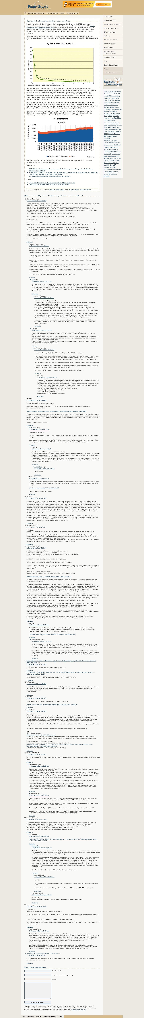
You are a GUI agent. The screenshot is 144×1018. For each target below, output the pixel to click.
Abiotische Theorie (110, 43)
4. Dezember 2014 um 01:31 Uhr (42, 281)
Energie (117, 107)
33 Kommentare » (85, 189)
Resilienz (114, 142)
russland (117, 145)
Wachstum (107, 169)
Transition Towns (108, 163)
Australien (106, 93)
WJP (33, 279)
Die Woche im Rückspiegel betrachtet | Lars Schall (42, 953)
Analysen (52, 189)
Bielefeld (106, 96)
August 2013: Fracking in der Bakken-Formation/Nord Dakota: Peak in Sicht (52, 183)
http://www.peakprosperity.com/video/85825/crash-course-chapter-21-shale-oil (49, 576)
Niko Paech (111, 131)
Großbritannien (115, 122)
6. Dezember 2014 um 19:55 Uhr (39, 931)
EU (109, 113)
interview (113, 125)
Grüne (105, 125)
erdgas (115, 109)
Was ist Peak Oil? (109, 20)
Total (107, 160)
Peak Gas (117, 134)
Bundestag (117, 96)
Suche (106, 69)
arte (108, 91)
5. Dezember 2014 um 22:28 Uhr (44, 877)
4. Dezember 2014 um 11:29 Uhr (36, 548)
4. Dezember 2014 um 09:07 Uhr (42, 330)
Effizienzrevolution (109, 32)
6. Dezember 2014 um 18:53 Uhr (42, 895)
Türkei (115, 163)
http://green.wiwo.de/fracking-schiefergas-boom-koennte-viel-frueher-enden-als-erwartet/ (52, 704)
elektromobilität (109, 107)
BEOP (115, 93)
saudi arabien (114, 147)
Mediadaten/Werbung (50, 1016)
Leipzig (106, 129)
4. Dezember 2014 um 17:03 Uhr (36, 698)
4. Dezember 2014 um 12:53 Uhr (36, 664)
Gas (105, 120)
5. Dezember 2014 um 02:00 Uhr (39, 795)
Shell (111, 151)
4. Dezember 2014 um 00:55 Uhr (39, 246)
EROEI (106, 113)
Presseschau (107, 142)
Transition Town (114, 160)
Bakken (112, 93)
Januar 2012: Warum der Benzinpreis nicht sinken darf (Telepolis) (49, 184)
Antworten (30, 242)
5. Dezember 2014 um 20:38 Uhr (42, 848)
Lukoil (105, 131)
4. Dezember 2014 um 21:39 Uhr (36, 754)
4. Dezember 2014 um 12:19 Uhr (39, 478)
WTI (115, 171)
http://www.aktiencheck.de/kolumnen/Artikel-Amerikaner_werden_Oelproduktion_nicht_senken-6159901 (56, 411)
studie (105, 156)
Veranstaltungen (72, 13)
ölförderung (114, 174)
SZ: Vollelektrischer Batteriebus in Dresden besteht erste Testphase (49, 176)
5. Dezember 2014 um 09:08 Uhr (44, 468)
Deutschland (108, 105)
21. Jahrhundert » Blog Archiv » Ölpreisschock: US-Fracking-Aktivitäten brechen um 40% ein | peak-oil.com (59, 672)
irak (117, 125)
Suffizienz (107, 36)
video (114, 167)
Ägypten (106, 174)
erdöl (120, 109)
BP (110, 96)
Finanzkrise (116, 116)
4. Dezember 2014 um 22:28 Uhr (39, 766)
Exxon (105, 116)
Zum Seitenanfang (28, 1016)
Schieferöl (106, 151)
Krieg (118, 127)
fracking (117, 118)
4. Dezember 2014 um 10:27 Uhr (39, 429)
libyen (119, 129)
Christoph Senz (108, 100)
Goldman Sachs (111, 120)
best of (62, 13)
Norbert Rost (33, 427)
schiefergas (115, 149)
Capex (113, 98)
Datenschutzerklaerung (79, 1010)
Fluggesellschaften (109, 118)
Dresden (115, 105)
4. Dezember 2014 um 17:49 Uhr (36, 711)
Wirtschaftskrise (108, 172)
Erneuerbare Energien (110, 111)
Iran (120, 125)
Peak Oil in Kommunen (111, 28)
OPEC (106, 134)
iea (109, 125)
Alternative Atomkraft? (111, 40)
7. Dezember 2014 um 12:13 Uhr (36, 955)
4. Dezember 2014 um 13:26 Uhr (36, 674)
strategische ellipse (114, 154)
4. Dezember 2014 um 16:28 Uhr (44, 350)
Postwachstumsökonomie (110, 140)
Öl (109, 174)
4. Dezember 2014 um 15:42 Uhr (39, 625)
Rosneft (111, 145)
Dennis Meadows (114, 102)
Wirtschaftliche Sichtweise (112, 24)
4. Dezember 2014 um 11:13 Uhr (36, 527)
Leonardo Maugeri (112, 129)
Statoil (115, 151)
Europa (113, 113)
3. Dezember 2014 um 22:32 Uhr (36, 201)
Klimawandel (112, 127)
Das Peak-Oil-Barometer (36, 13)
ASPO (111, 91)
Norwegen (118, 131)
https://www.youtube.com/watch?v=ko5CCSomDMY (44, 488)
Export (118, 113)
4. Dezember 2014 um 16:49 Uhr (47, 377)
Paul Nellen (111, 134)
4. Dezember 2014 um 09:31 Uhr (36, 400)
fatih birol (110, 116)
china (117, 98)
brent (112, 96)
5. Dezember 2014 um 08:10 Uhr (36, 820)
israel (105, 127)
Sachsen (106, 147)
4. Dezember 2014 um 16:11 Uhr (42, 449)
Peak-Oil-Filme (108, 47)
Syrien (117, 156)
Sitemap (38, 1016)
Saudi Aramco (107, 149)
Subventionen (111, 156)
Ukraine (109, 165)
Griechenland (107, 122)
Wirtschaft (118, 169)
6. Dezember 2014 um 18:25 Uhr (36, 906)
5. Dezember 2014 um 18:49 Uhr (42, 641)
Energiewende (108, 109)
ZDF (117, 171)
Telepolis (106, 158)
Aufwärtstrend (117, 91)
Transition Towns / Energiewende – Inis (110, 52)
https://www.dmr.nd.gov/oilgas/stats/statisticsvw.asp (41, 735)
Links (105, 61)
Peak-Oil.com (108, 16)
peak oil (107, 136)
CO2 (113, 100)
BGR (119, 94)
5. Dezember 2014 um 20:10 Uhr (39, 836)
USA (114, 165)
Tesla (111, 158)
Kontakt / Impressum (110, 73)
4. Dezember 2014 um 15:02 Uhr (36, 684)
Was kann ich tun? (110, 57)
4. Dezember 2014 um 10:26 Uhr (36, 498)
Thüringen (115, 158)
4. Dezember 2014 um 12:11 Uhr (44, 298)
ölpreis (106, 176)
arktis (105, 91)
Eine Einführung (52, 13)
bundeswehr (107, 98)
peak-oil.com (22, 5)
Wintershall (113, 169)
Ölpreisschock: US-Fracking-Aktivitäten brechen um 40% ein (48, 21)
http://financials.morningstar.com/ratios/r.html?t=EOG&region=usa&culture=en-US (52, 634)
